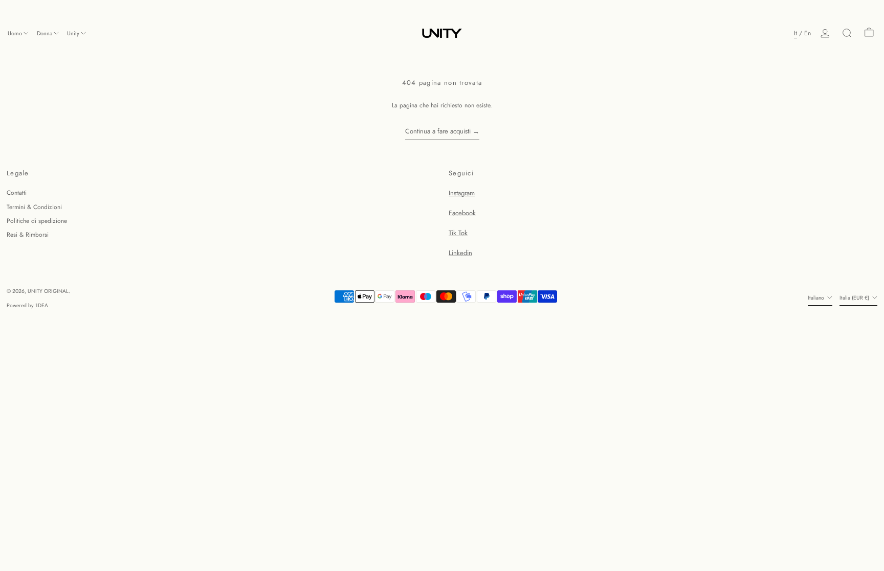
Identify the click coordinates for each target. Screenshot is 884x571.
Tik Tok (458, 233)
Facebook (462, 213)
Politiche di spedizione (37, 220)
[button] (847, 33)
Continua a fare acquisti (438, 131)
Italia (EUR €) (855, 298)
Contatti (17, 192)
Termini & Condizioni (34, 207)
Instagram (462, 193)
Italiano (817, 298)
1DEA (41, 305)
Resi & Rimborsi (28, 234)
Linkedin (460, 253)
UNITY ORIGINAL (48, 291)
